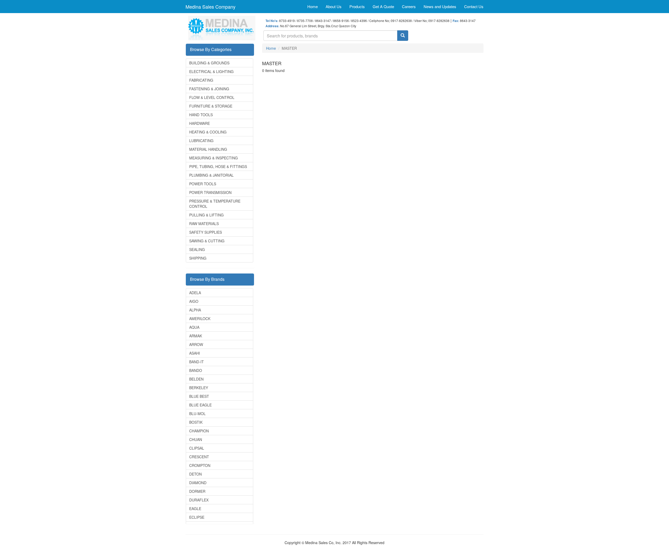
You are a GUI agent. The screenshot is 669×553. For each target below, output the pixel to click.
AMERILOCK (199, 318)
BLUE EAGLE (200, 404)
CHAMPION (199, 430)
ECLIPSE (196, 517)
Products (357, 6)
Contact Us (473, 6)
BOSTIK (196, 422)
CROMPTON (199, 465)
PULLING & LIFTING (206, 214)
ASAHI (194, 353)
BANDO (195, 370)
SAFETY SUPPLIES (205, 232)
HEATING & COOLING (208, 132)
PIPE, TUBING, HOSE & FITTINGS (218, 166)
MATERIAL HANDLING (208, 149)
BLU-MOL (197, 413)
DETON (195, 474)
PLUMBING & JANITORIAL (211, 175)
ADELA (195, 292)
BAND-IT (196, 361)
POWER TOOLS (202, 183)
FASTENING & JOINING (209, 88)
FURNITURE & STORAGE (210, 106)
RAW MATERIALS (204, 223)
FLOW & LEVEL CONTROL (211, 97)
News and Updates (440, 6)
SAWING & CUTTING (206, 240)
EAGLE (195, 508)
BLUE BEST (199, 396)
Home (312, 6)
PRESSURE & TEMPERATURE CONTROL (214, 203)
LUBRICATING (201, 140)
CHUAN (195, 439)
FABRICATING (201, 80)
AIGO (193, 301)
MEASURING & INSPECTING (213, 157)
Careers (409, 6)
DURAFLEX (199, 499)
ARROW (196, 344)
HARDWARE (199, 123)
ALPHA (195, 309)
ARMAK (195, 335)
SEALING (197, 249)
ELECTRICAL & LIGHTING (211, 71)
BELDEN (196, 379)
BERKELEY (198, 387)
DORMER (197, 491)
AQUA (194, 327)
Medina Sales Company (210, 6)
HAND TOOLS (201, 114)
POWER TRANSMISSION (210, 192)
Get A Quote (383, 6)
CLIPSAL (196, 448)
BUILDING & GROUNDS (209, 62)
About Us (334, 6)
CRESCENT (199, 456)
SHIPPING (197, 258)
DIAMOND (197, 482)
